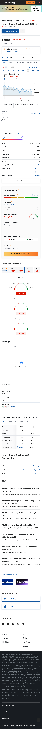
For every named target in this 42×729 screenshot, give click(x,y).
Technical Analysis (10, 264)
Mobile (25, 638)
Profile (11, 62)
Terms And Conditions (8, 705)
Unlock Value (34, 113)
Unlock (21, 447)
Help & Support (6, 642)
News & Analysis (23, 58)
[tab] (4, 270)
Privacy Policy (6, 712)
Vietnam (37, 474)
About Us (4, 634)
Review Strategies (12, 51)
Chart (12, 58)
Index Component (31, 62)
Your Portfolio (27, 642)
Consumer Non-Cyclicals (31, 470)
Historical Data (20, 62)
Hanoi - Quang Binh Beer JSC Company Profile (15, 456)
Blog (24, 634)
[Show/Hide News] (13, 67)
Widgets (25, 646)
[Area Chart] (6, 67)
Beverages (36, 466)
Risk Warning (5, 718)
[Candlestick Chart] (3, 67)
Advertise (5, 638)
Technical (35, 58)
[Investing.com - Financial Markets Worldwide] (11, 3)
